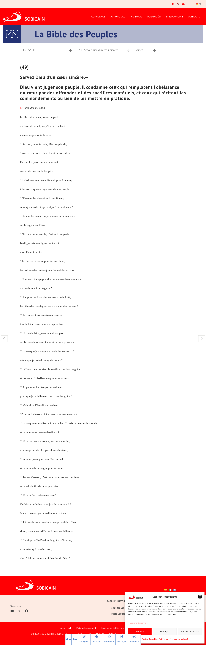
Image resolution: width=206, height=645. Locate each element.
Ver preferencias (190, 631)
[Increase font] (68, 639)
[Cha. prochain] (201, 338)
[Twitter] (178, 4)
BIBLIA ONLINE (174, 16)
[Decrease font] (75, 639)
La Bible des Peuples (76, 34)
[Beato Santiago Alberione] (121, 614)
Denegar (165, 631)
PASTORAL (136, 16)
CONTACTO (194, 16)
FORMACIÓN (154, 16)
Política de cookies (150, 639)
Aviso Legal (183, 639)
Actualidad (118, 16)
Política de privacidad (168, 639)
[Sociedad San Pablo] (118, 608)
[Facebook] (173, 4)
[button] (199, 596)
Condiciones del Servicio (112, 628)
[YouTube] (183, 4)
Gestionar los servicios (139, 623)
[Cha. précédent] (4, 338)
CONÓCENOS (98, 16)
